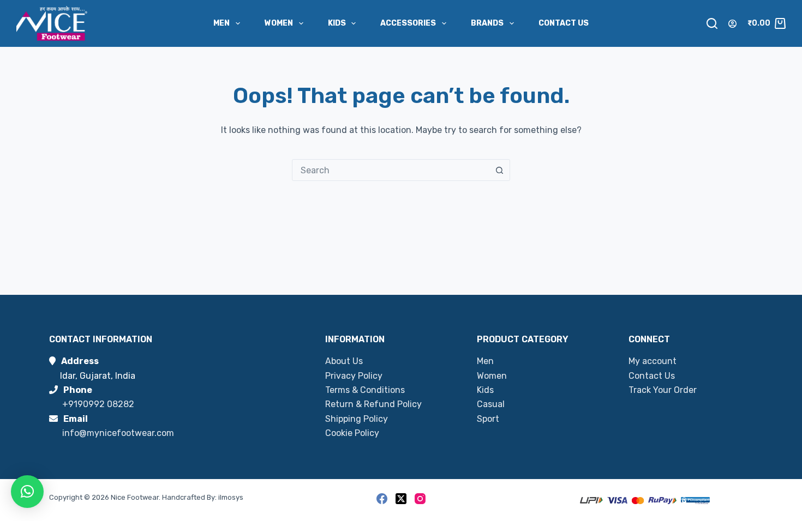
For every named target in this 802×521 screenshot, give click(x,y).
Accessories (408, 23)
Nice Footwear (135, 497)
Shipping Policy (356, 419)
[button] (27, 491)
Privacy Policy (353, 376)
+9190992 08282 (98, 404)
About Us (344, 361)
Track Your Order (663, 390)
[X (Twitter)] (401, 498)
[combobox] (390, 170)
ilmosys (230, 497)
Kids (337, 23)
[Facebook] (381, 498)
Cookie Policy (352, 433)
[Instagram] (420, 498)
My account (653, 361)
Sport (488, 419)
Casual (491, 404)
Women (279, 23)
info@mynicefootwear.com (118, 433)
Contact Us (563, 23)
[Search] (712, 23)
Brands (487, 23)
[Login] (732, 24)
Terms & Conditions (365, 390)
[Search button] (499, 170)
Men (221, 23)
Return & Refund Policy (373, 404)
